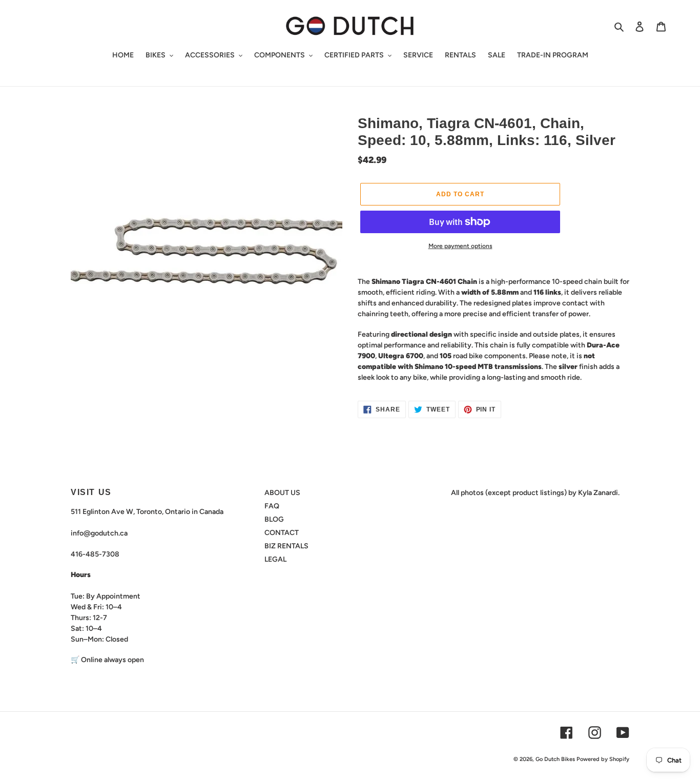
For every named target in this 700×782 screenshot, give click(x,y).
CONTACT (281, 532)
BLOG (274, 519)
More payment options (460, 246)
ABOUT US (282, 492)
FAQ (271, 506)
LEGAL (275, 559)
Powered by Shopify (603, 759)
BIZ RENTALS (286, 546)
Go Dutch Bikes (555, 759)
